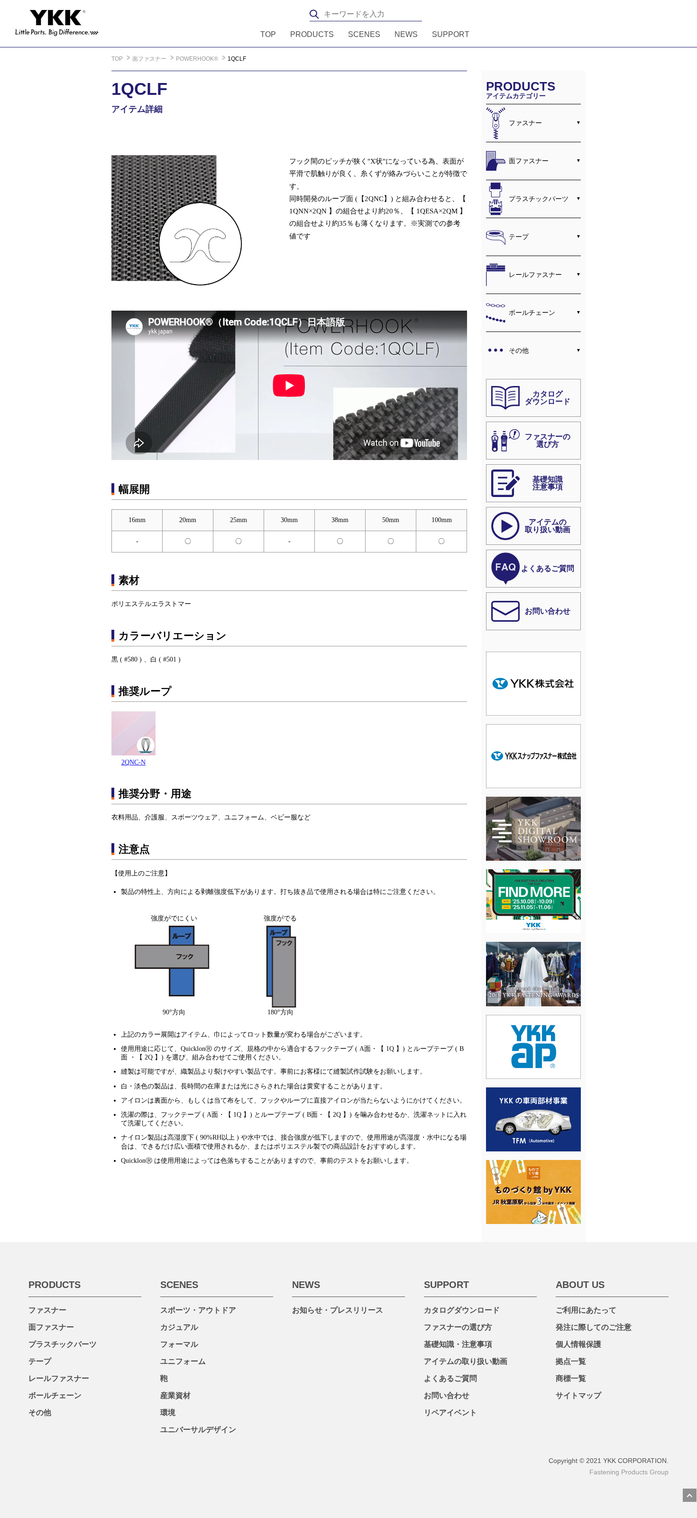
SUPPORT (450, 34)
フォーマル (179, 1344)
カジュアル (179, 1327)
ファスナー (525, 123)
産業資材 (175, 1395)
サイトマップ (578, 1395)
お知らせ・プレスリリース (337, 1310)
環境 (167, 1412)
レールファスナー (535, 274)
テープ (519, 236)
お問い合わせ (446, 1395)
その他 (519, 350)
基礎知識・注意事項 (458, 1344)
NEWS (406, 34)
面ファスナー (150, 58)
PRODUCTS (312, 34)
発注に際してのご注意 (594, 1327)
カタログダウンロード (462, 1310)
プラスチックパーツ (539, 198)
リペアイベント (450, 1412)
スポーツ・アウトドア (198, 1310)
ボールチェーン (532, 312)
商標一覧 (571, 1378)
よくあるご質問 (450, 1378)
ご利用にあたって (586, 1310)
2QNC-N (133, 762)
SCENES (364, 34)
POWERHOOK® (198, 58)
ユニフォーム (183, 1361)
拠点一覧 (571, 1361)
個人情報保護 (578, 1344)
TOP (268, 34)
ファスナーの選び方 (458, 1327)
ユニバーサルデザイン (198, 1430)
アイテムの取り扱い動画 (465, 1361)
